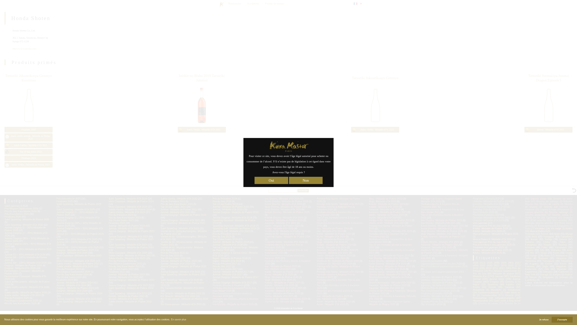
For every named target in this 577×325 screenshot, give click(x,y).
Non (306, 180)
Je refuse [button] (544, 319)
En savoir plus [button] (178, 319)
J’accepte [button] (562, 319)
